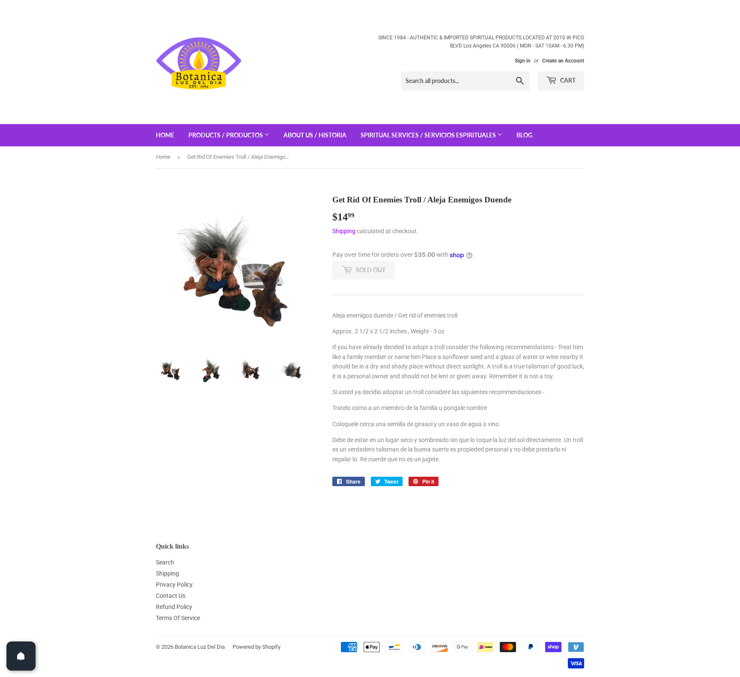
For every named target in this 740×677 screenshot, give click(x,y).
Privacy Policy (174, 584)
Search (165, 562)
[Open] (21, 656)
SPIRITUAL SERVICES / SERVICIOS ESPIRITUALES (429, 135)
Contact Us (170, 595)
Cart (567, 80)
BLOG (524, 135)
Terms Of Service (178, 618)
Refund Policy (174, 606)
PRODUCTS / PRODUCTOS (226, 135)
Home (163, 157)
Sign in (523, 61)
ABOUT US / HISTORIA (314, 135)
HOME (165, 135)
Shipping (343, 231)
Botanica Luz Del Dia (200, 647)
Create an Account (563, 61)
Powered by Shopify (256, 647)
